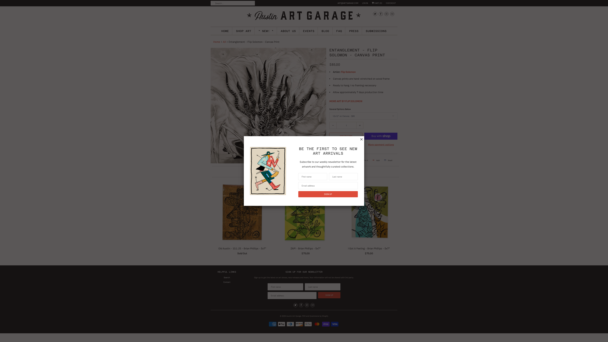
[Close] (361, 139)
